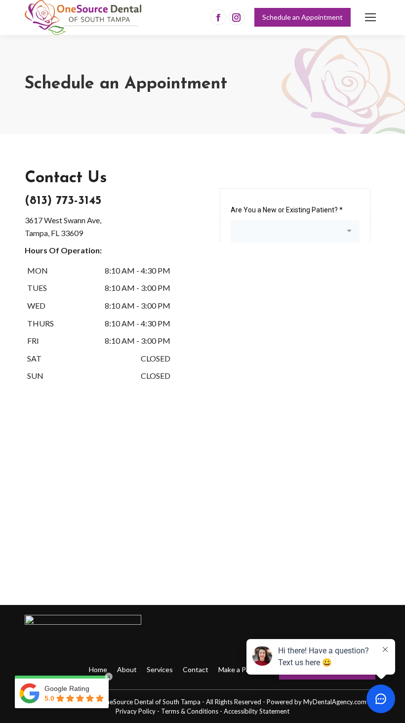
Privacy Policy (136, 711)
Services (160, 669)
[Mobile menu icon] (370, 17)
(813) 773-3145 (63, 201)
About (127, 669)
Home (98, 669)
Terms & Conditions (189, 711)
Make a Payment (243, 669)
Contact (195, 669)
